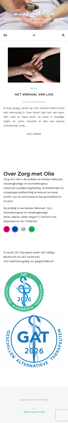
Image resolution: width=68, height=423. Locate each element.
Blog (34, 88)
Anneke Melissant (37, 101)
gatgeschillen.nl (44, 261)
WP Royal (43, 399)
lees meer (34, 133)
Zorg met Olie (34, 13)
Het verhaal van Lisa (34, 94)
